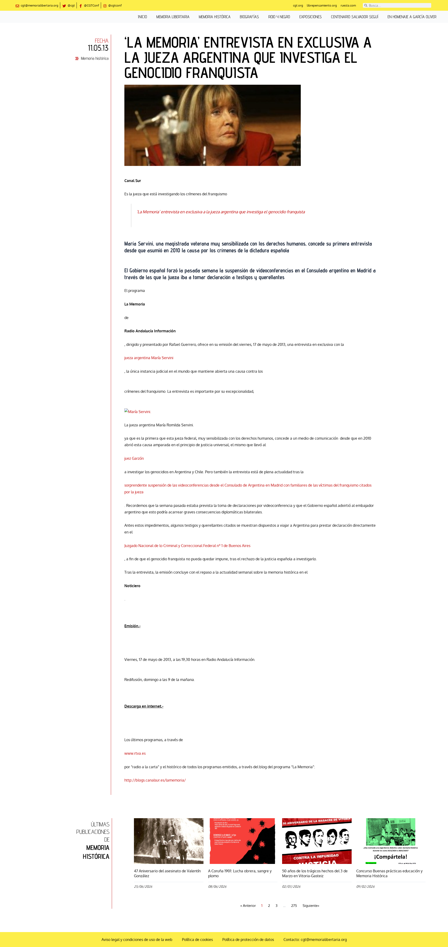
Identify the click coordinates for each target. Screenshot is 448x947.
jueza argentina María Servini (148, 357)
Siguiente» (311, 905)
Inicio (142, 16)
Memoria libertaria (172, 16)
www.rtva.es (135, 753)
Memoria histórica (215, 16)
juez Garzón (134, 458)
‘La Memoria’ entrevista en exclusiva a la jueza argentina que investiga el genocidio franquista (220, 211)
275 (294, 905)
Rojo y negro (279, 16)
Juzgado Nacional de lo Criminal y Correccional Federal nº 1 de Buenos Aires (187, 545)
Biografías (249, 16)
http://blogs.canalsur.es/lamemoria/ (155, 780)
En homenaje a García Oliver (412, 16)
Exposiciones (310, 16)
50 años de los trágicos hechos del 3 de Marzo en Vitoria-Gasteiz (315, 873)
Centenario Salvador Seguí (354, 16)
